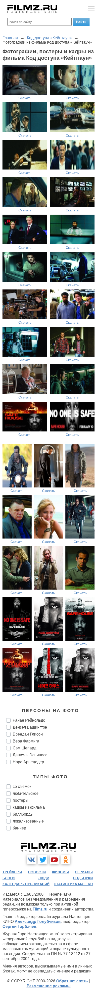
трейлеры (12, 872)
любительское (26, 793)
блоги (8, 878)
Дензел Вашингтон (30, 727)
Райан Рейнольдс (29, 720)
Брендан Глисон (28, 734)
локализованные (28, 821)
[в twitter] (42, 859)
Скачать (24, 98)
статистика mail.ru (73, 884)
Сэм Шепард (24, 748)
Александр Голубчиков (38, 921)
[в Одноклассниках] (65, 859)
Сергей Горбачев (19, 926)
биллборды (23, 814)
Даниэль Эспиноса (30, 755)
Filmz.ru (40, 909)
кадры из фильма (29, 807)
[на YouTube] (54, 859)
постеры (20, 800)
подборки (83, 878)
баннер (19, 828)
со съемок (22, 786)
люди (43, 878)
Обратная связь (72, 981)
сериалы (84, 872)
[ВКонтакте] (31, 859)
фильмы (60, 872)
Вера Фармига (26, 741)
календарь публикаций (25, 884)
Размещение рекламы (49, 986)
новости (37, 872)
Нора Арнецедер (28, 762)
